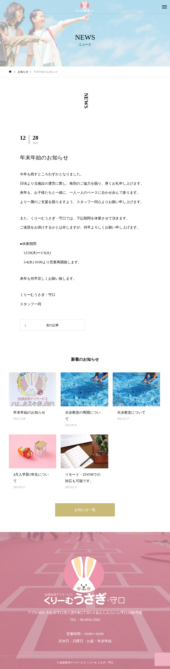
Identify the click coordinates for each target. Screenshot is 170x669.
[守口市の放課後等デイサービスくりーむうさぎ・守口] (85, 6)
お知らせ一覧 (85, 510)
